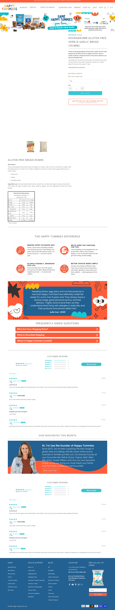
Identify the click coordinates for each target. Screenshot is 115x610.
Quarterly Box (12, 567)
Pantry (10, 577)
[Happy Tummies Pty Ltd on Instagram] (78, 585)
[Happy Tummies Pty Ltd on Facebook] (69, 585)
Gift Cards (11, 590)
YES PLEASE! (98, 594)
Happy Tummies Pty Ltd (20, 606)
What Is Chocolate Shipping (30, 334)
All (49, 567)
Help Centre (31, 570)
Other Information (53, 596)
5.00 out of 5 (28, 363)
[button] (34, 7)
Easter (50, 590)
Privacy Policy (32, 590)
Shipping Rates (32, 574)
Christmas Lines (12, 587)
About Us (30, 567)
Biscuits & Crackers (53, 580)
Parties (50, 587)
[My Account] (105, 7)
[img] (13, 378)
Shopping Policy (32, 577)
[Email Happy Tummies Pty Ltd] (81, 585)
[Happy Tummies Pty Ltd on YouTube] (72, 585)
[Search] (108, 7)
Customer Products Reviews (36, 580)
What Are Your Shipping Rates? (32, 329)
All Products (11, 570)
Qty (69, 85)
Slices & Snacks (52, 583)
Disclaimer (31, 596)
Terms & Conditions (34, 593)
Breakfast (51, 570)
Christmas (51, 593)
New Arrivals (11, 574)
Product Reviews (53, 600)
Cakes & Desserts (53, 577)
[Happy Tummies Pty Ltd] (9, 7)
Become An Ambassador (35, 587)
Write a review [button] (91, 364)
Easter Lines (11, 583)
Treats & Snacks (12, 580)
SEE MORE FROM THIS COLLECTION (76, 67)
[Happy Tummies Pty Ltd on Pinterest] (75, 585)
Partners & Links (33, 583)
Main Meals (51, 574)
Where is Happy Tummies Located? (34, 340)
